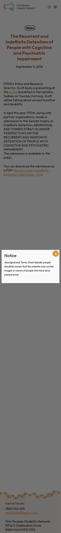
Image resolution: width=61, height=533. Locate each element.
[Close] (56, 253)
